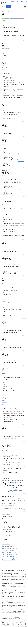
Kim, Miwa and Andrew (19, 570)
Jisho (4, 2)
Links (3, 22)
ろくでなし (5, 438)
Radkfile (3, 585)
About (17, 1)
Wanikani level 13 (21, 18)
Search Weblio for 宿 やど (8, 560)
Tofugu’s (19, 596)
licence (22, 588)
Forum (12, 1)
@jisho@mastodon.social (7, 573)
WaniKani (11, 598)
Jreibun (24, 509)
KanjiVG (22, 609)
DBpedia (17, 617)
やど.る (15, 490)
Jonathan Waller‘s (15, 622)
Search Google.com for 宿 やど (10, 554)
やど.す (20, 490)
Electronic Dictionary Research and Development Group (13, 586)
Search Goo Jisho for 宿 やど (9, 552)
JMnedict (19, 583)
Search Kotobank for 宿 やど (9, 558)
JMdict (11, 583)
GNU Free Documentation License (17, 620)
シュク (11, 491)
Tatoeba (18, 590)
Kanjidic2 (15, 583)
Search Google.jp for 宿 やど (9, 556)
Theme (21, 1)
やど (11, 490)
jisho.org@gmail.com (6, 574)
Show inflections (4, 66)
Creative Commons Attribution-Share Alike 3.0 (15, 612)
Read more (21, 161)
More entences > (6, 514)
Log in (25, 1)
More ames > (6, 544)
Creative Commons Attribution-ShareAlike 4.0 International (13, 606)
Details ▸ (24, 40)
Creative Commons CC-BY (15, 592)
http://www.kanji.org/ (19, 604)
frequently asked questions (11, 576)
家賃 (12, 294)
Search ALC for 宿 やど (8, 551)
